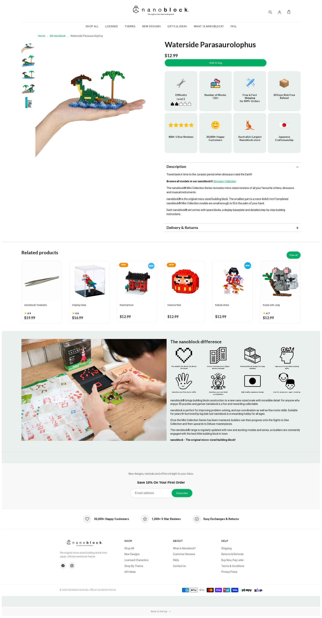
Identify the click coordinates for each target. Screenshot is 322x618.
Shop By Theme (133, 566)
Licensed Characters (136, 560)
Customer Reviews (184, 554)
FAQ (233, 26)
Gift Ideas (130, 571)
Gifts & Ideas (177, 26)
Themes (130, 26)
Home (41, 35)
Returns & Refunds (232, 554)
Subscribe (182, 493)
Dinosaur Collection (225, 181)
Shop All (92, 26)
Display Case (79, 305)
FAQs (176, 560)
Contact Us (179, 566)
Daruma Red (174, 305)
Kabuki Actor (222, 305)
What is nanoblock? (209, 26)
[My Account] (279, 12)
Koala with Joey (271, 305)
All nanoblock (58, 35)
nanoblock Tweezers (35, 305)
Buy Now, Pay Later (232, 560)
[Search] (270, 12)
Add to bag (215, 62)
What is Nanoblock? (184, 548)
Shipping (226, 548)
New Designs (151, 26)
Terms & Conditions (232, 566)
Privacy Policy (229, 571)
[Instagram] (72, 565)
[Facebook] (63, 565)
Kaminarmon (126, 305)
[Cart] (289, 12)
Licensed (111, 26)
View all (293, 255)
